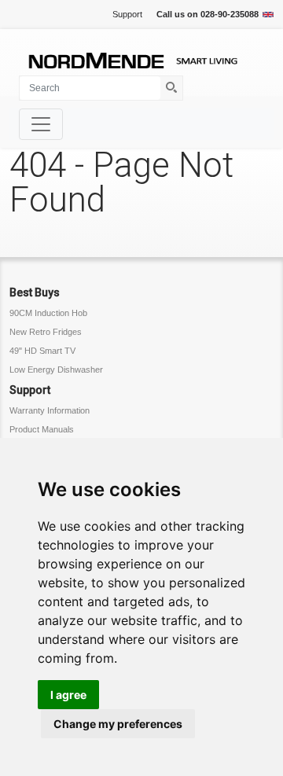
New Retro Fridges (45, 332)
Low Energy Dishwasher (56, 369)
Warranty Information (49, 410)
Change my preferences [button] (117, 723)
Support (127, 14)
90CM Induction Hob (48, 313)
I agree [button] (68, 694)
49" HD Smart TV (42, 350)
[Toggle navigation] (41, 124)
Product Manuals (41, 429)
